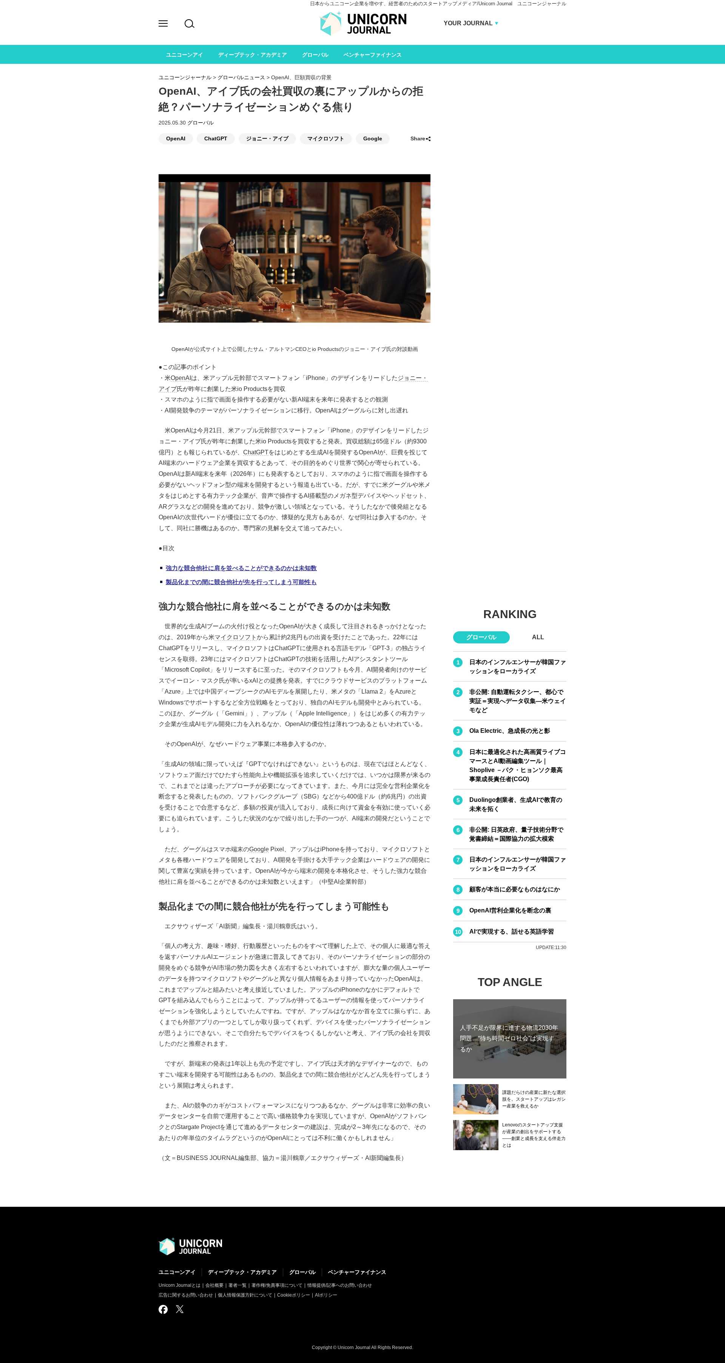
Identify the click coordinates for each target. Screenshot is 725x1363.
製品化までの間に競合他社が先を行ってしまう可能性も (241, 582)
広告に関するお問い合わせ (186, 1295)
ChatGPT (215, 138)
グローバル (200, 123)
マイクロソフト (325, 138)
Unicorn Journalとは (180, 1285)
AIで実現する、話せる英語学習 (511, 931)
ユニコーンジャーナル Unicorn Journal (362, 23)
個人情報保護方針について (245, 1295)
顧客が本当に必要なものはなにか (514, 889)
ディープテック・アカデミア (242, 1272)
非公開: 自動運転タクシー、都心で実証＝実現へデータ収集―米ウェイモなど (517, 701)
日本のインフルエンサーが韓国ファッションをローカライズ (517, 666)
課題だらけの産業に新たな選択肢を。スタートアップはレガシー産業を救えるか (534, 1099)
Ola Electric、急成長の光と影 (509, 731)
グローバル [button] (481, 637)
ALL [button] (538, 637)
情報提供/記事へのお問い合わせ (339, 1285)
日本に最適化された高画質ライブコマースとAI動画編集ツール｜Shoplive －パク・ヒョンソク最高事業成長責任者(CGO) (517, 765)
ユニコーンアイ (177, 1272)
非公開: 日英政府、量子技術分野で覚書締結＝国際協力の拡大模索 (516, 834)
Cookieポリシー (293, 1295)
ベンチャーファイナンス (357, 1272)
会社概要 (214, 1285)
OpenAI (175, 138)
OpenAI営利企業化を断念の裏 (510, 910)
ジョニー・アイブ (267, 138)
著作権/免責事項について (276, 1285)
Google (372, 138)
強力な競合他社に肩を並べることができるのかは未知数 (241, 568)
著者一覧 (237, 1285)
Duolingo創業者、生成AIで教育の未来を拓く (515, 804)
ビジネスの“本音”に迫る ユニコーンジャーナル (190, 1246)
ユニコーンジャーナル (185, 77)
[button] (163, 24)
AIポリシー (326, 1295)
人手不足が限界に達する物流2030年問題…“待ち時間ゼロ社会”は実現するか (509, 1038)
